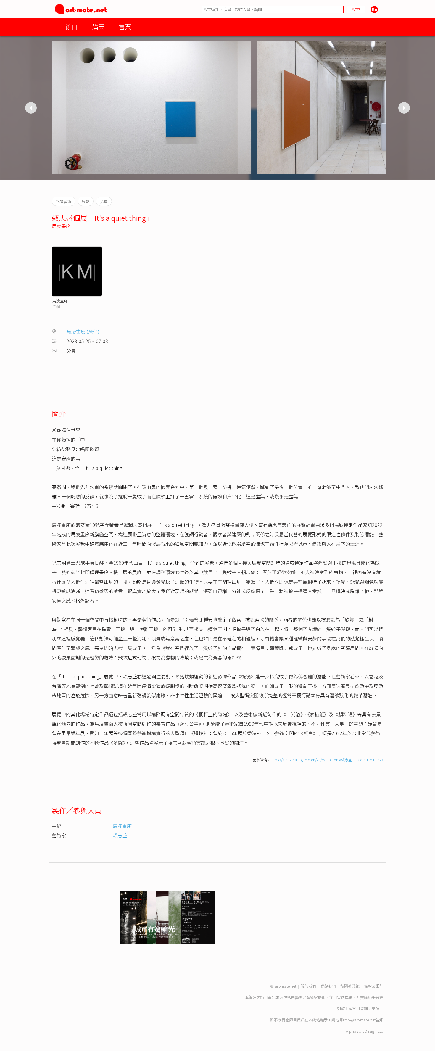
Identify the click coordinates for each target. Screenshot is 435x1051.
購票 (98, 26)
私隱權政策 (350, 986)
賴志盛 (120, 835)
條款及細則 (373, 986)
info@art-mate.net (359, 1020)
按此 (379, 1008)
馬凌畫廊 (61, 226)
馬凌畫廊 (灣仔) (83, 331)
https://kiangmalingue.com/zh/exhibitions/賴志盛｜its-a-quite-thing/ (326, 759)
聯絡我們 (328, 986)
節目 (71, 26)
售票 (125, 26)
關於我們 (308, 986)
